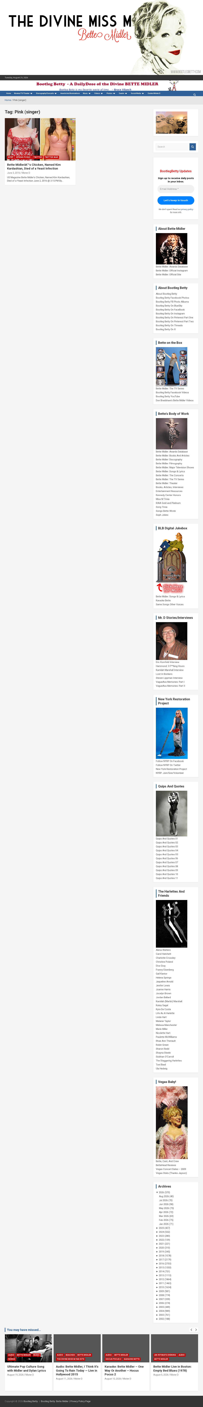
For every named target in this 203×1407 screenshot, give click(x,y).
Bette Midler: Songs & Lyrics (170, 471)
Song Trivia (161, 507)
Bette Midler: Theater (166, 483)
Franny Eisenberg (165, 969)
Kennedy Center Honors (168, 495)
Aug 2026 (164, 1196)
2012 (161, 1279)
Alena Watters (163, 950)
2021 (161, 1243)
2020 (161, 1247)
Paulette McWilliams (166, 1037)
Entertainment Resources (169, 491)
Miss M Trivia (162, 499)
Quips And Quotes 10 (167, 874)
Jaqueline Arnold (164, 981)
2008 (161, 1295)
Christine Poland (164, 961)
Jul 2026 (163, 1200)
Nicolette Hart (163, 1033)
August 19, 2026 (15, 1374)
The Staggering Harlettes (169, 1060)
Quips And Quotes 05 (167, 854)
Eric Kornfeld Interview (167, 662)
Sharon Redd (162, 1048)
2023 (161, 1235)
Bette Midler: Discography (169, 459)
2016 (161, 1263)
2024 (161, 1232)
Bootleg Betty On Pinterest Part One (174, 317)
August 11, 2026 (64, 1378)
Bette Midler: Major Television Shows (175, 467)
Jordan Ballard (163, 997)
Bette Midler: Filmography (169, 463)
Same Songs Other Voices (169, 604)
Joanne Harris (163, 989)
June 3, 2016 (13, 173)
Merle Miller (162, 1029)
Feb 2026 (164, 1220)
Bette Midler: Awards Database (172, 266)
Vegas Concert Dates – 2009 (171, 1169)
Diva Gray (161, 965)
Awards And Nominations (70, 93)
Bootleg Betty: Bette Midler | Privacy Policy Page (66, 1401)
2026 (161, 1192)
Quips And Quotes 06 (167, 858)
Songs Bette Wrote (166, 511)
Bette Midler (24, 1355)
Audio (11, 1355)
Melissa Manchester (166, 1025)
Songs (11, 1359)
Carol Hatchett (163, 953)
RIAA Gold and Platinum (168, 503)
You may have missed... (24, 1330)
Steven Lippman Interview (169, 678)
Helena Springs (163, 977)
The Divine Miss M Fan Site (70, 1359)
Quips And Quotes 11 (167, 878)
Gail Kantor (161, 973)
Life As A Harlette (165, 1013)
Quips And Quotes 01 (167, 838)
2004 (161, 1311)
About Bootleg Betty (166, 293)
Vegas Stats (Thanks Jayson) (171, 1173)
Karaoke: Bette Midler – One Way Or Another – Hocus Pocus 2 (124, 1370)
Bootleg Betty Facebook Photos (172, 297)
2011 (161, 1283)
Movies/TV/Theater (21, 93)
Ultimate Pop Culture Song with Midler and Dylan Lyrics (26, 1368)
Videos (97, 93)
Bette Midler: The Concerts (170, 475)
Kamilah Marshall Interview (169, 670)
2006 (161, 1303)
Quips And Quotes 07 (167, 862)
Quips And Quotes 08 (167, 866)
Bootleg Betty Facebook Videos (172, 392)
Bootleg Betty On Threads (169, 325)
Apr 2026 (163, 1212)
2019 (161, 1251)
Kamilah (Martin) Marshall (169, 1001)
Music (85, 93)
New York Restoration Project (171, 769)
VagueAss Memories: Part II (170, 685)
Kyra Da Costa (163, 1009)
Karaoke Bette (163, 600)
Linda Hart (161, 1017)
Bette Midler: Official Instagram (172, 270)
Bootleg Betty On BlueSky (169, 305)
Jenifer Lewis (163, 985)
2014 (161, 1271)
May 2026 (164, 1208)
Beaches (70, 1355)
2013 (161, 1275)
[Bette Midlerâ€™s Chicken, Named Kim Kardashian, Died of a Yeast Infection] (40, 139)
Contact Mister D (154, 93)
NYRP (10, 157)
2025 (161, 1228)
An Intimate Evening (165, 1355)
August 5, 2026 (160, 1374)
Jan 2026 (164, 1224)
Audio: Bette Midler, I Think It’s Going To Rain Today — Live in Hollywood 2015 (77, 1370)
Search (193, 146)
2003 (161, 1315)
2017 (161, 1259)
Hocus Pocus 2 (113, 1359)
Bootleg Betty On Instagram (170, 313)
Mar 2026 (164, 1216)
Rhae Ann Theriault (166, 1040)
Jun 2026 (164, 1204)
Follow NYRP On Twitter (168, 765)
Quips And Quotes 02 (167, 842)
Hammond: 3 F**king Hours (170, 666)
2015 (161, 1267)
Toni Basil (161, 1064)
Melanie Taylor (163, 1021)
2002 (161, 1318)
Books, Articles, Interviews (169, 487)
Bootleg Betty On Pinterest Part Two (175, 321)
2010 (161, 1287)
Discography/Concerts (45, 93)
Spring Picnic (23, 157)
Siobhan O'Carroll (165, 1056)
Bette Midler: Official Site (168, 274)
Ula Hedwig (161, 1068)
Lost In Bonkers (164, 674)
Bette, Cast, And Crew (167, 1161)
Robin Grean (162, 1044)
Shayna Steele (163, 1052)
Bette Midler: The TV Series (170, 388)
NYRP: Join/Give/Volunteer (170, 773)
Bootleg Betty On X (166, 329)
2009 (161, 1291)
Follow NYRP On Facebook (170, 761)
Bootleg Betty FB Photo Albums (172, 301)
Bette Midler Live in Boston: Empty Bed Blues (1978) (172, 1368)
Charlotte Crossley (165, 957)
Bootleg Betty (31, 1401)
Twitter (37, 157)
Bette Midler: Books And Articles (172, 455)
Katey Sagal (162, 1005)
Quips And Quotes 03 (167, 846)
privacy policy (187, 209)
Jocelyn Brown (163, 993)
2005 (161, 1307)
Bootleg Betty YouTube (168, 396)
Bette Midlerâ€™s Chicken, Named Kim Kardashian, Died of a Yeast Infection (34, 166)
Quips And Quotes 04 (167, 850)
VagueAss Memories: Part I (170, 681)
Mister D (26, 173)
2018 (161, 1255)
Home (8, 93)
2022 (161, 1239)
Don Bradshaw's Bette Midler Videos (174, 400)
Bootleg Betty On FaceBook (170, 309)
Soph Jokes (162, 514)
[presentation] (191, 1330)
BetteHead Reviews (166, 1165)
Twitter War (51, 157)
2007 (161, 1299)
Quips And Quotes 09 (167, 870)
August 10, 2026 (113, 1378)
